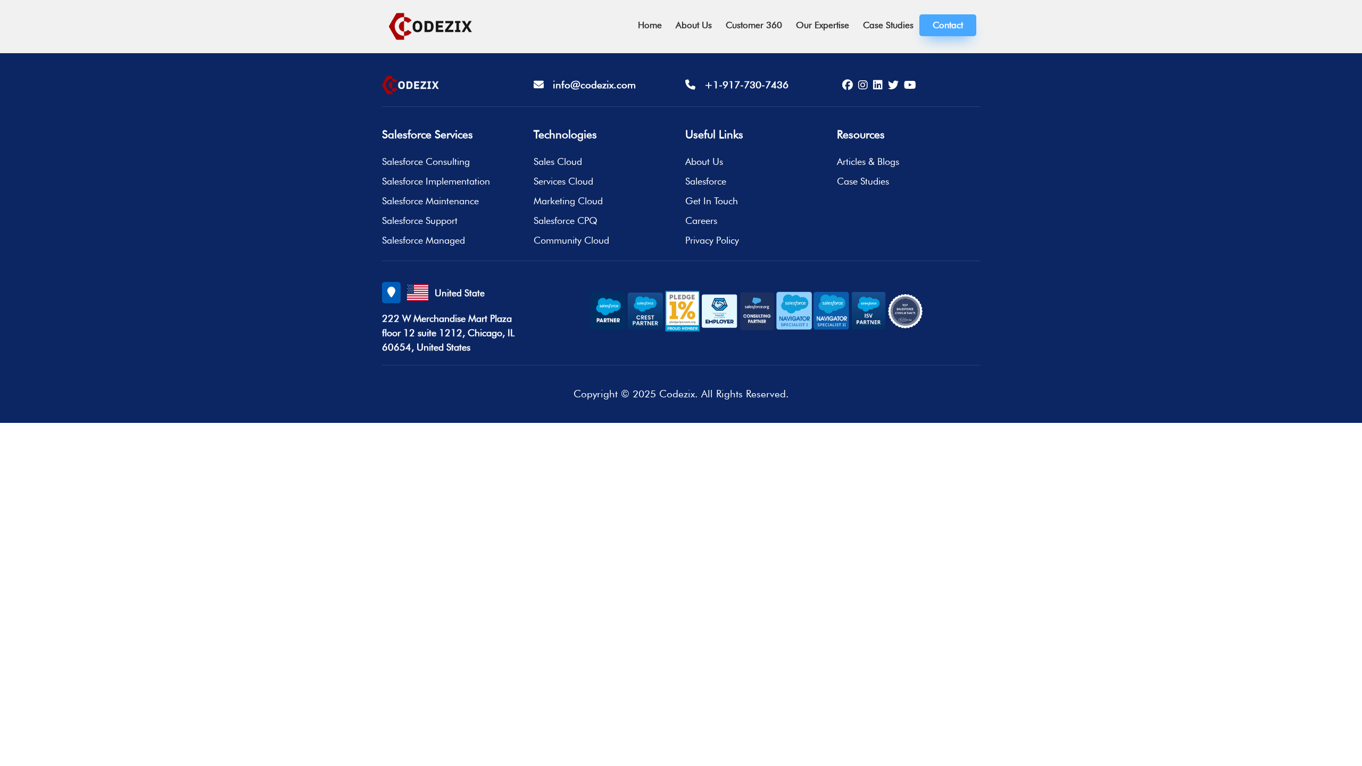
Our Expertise (822, 25)
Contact (948, 25)
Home (650, 25)
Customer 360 (754, 25)
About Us (694, 25)
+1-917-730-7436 (741, 84)
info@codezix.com (590, 84)
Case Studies (888, 25)
